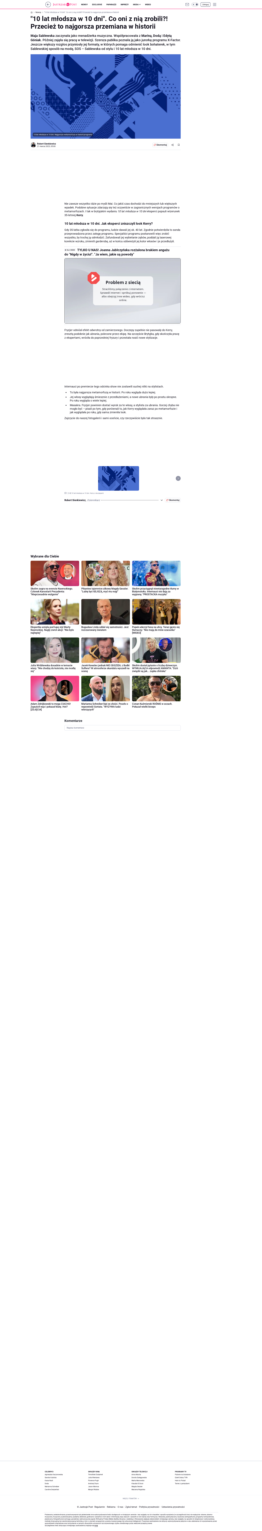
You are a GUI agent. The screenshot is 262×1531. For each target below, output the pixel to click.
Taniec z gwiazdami (182, 1484)
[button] (195, 4)
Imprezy (125, 4)
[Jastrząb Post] (67, 4)
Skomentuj (161, 145)
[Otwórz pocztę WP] (187, 4)
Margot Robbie (93, 1490)
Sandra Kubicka (50, 1478)
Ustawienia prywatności (173, 1507)
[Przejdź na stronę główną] (48, 6)
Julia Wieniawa (93, 1478)
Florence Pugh (93, 1481)
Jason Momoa (93, 1487)
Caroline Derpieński (52, 1490)
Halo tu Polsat (180, 1481)
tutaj (96, 1526)
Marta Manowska (138, 1481)
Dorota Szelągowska (139, 1478)
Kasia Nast (49, 1481)
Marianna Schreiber (52, 1487)
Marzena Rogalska (138, 1490)
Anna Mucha (136, 1475)
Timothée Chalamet (95, 1475)
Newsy (84, 4)
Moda (136, 4)
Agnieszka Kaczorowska (54, 1475)
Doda (47, 1484)
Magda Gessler (137, 1487)
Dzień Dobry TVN (181, 1478)
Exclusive (97, 4)
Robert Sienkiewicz (46, 143)
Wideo (148, 4)
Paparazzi (111, 4)
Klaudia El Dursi (137, 1484)
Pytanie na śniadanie (182, 1475)
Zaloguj (205, 4)
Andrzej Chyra (93, 1484)
